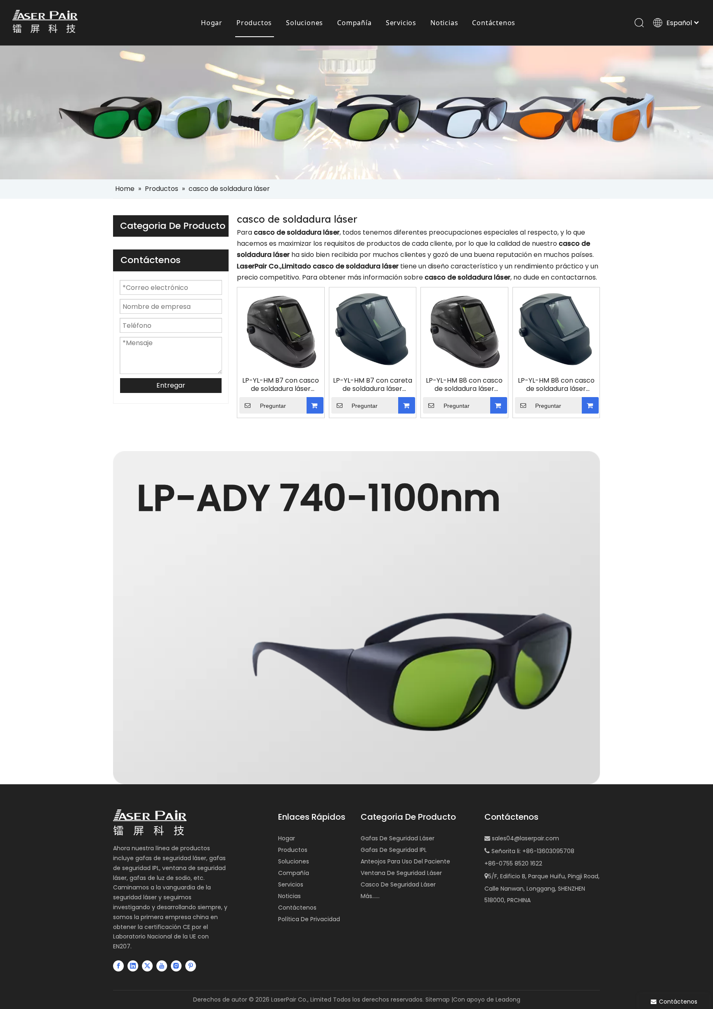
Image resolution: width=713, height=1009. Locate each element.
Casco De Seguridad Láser (398, 884)
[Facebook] (118, 965)
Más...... (370, 896)
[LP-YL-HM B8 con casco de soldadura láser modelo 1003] (464, 330)
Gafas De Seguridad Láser (397, 838)
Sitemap (437, 999)
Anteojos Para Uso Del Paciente (405, 861)
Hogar (211, 22)
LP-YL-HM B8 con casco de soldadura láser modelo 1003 (464, 384)
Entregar (170, 385)
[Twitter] (147, 965)
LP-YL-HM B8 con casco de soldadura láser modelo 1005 (556, 384)
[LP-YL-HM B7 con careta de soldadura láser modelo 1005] (372, 327)
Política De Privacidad (309, 919)
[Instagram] (176, 965)
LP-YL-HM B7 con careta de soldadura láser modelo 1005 (372, 384)
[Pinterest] (190, 965)
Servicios (401, 22)
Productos (254, 22)
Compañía (354, 22)
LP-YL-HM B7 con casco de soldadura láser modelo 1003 (280, 384)
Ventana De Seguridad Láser (401, 873)
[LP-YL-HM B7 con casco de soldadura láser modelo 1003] (280, 330)
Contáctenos (493, 22)
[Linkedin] (132, 965)
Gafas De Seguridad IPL (394, 850)
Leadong (508, 999)
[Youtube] (161, 965)
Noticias (444, 22)
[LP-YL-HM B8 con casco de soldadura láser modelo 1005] (556, 327)
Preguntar (273, 405)
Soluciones (304, 22)
